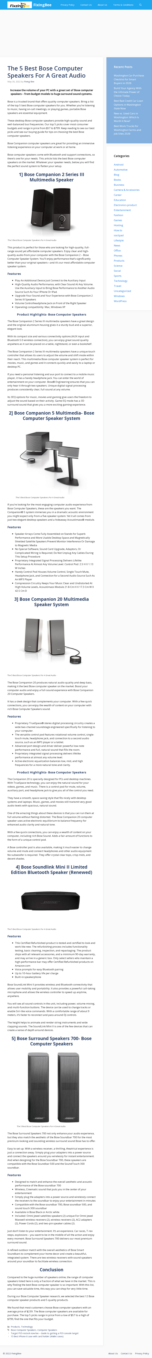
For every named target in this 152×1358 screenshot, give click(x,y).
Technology (27, 1326)
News (117, 245)
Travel (117, 286)
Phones (118, 255)
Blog (116, 174)
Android (119, 164)
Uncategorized (122, 291)
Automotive (121, 169)
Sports (117, 275)
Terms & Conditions (123, 4)
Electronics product (125, 205)
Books (117, 179)
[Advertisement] (76, 32)
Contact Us (86, 4)
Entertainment (122, 210)
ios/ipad (119, 235)
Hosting (118, 225)
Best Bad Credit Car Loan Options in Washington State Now (128, 104)
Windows (119, 296)
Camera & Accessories (127, 190)
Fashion (118, 215)
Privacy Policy (68, 4)
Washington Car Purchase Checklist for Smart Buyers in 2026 (129, 79)
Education (120, 200)
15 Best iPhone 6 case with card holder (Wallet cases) (37, 1336)
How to (118, 230)
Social (117, 270)
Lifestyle (119, 240)
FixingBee (42, 4)
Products (15, 1326)
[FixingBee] (19, 5)
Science (118, 265)
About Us (102, 4)
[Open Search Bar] (140, 5)
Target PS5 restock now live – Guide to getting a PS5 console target (45, 1333)
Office (117, 250)
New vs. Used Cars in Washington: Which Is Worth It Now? (126, 117)
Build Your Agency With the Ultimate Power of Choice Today (127, 91)
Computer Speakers (47, 1330)
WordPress (120, 301)
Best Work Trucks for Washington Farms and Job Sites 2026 (127, 129)
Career (118, 195)
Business (119, 184)
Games (118, 220)
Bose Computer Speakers (23, 1330)
